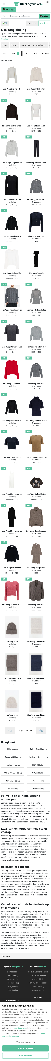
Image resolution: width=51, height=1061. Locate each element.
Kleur (27, 53)
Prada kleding (38, 781)
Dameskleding (12, 972)
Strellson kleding (13, 765)
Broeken (14, 45)
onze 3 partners (20, 1028)
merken (42, 966)
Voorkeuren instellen (25, 1042)
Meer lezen (5, 39)
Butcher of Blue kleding (38, 757)
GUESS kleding (38, 773)
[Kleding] (5, 23)
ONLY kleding (12, 789)
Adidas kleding (38, 986)
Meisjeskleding (12, 979)
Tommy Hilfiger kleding (38, 983)
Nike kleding (12, 749)
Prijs (35, 53)
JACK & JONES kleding (13, 773)
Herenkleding (13, 975)
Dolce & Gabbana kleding (38, 972)
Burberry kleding (13, 781)
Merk (15, 53)
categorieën (17, 966)
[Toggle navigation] (4, 4)
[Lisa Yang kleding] (41, 730)
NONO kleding (38, 765)
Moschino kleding (38, 979)
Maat (5, 53)
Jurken (31, 45)
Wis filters (32, 23)
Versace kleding (38, 990)
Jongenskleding (13, 983)
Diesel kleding (38, 789)
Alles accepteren (25, 1048)
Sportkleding (13, 990)
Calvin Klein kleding (38, 749)
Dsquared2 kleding (13, 757)
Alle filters (44, 23)
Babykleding (13, 986)
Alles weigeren (26, 1055)
